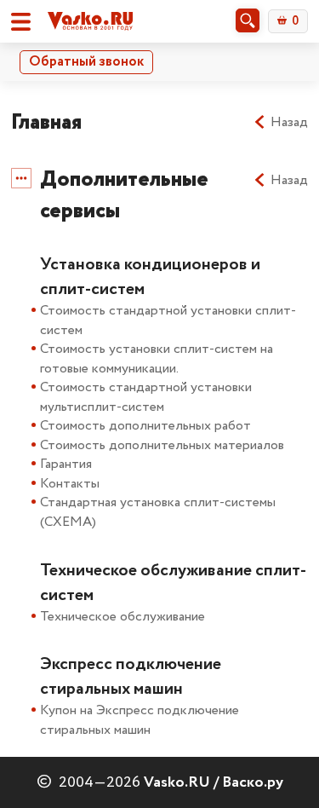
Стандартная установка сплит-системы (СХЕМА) (158, 512)
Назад (289, 123)
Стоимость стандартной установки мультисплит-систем (146, 397)
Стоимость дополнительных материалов (162, 445)
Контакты (70, 483)
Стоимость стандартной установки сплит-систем (168, 320)
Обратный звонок (86, 62)
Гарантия (66, 464)
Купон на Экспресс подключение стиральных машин (139, 720)
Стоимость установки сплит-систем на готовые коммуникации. (156, 358)
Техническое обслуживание (122, 616)
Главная (46, 122)
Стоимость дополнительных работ (145, 426)
